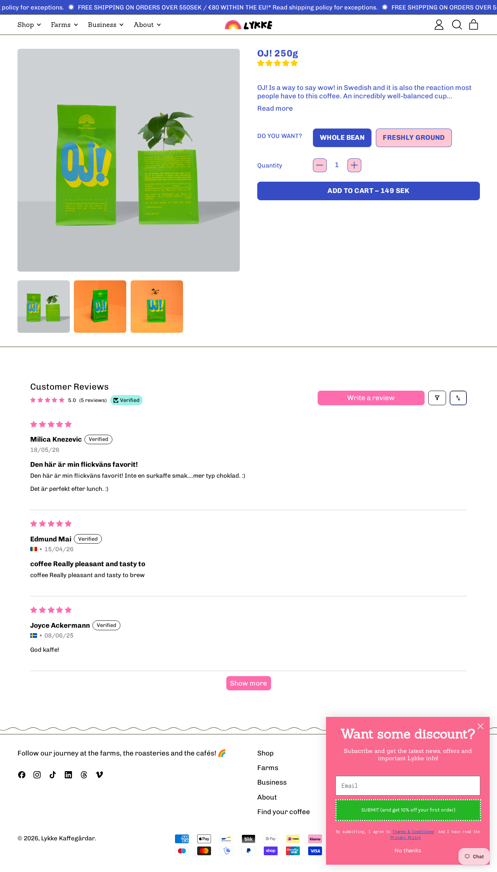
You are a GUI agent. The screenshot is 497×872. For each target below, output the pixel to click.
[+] (354, 165)
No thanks (407, 850)
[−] (320, 165)
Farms (267, 768)
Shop (265, 753)
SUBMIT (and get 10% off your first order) (408, 810)
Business (272, 782)
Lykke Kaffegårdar (68, 838)
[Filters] (437, 398)
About (267, 797)
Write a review (371, 398)
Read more (275, 108)
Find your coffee (283, 812)
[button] (456, 25)
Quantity (269, 165)
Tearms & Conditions (413, 831)
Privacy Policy (405, 837)
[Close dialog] (480, 726)
